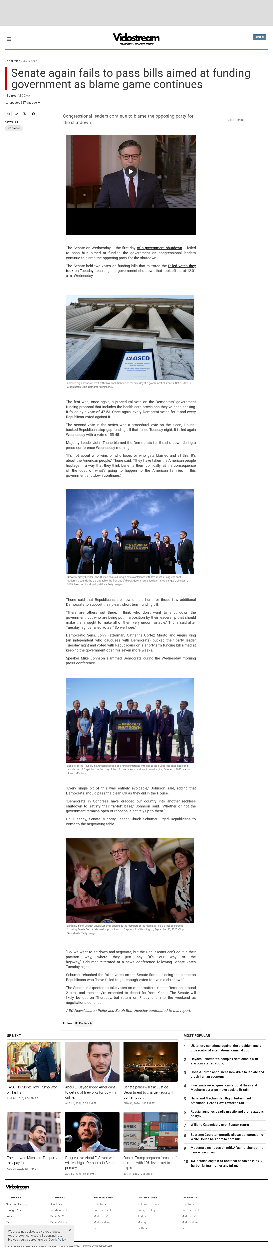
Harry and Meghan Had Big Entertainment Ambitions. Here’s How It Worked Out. (221, 1100)
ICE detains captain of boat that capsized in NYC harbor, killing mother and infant (226, 1163)
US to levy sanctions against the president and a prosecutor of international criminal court (226, 1048)
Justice (10, 1216)
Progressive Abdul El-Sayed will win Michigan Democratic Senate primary (91, 1163)
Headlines (56, 1204)
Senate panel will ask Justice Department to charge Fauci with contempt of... (149, 1092)
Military (10, 1222)
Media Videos (58, 1222)
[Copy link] (16, 114)
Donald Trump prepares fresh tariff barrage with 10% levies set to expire (150, 1163)
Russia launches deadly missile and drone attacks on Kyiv (227, 1114)
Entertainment (58, 1210)
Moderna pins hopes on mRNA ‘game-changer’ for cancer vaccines (228, 1150)
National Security (16, 1204)
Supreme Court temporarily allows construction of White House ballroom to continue (228, 1137)
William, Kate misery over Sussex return (220, 1125)
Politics (142, 1228)
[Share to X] (25, 114)
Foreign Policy (15, 1210)
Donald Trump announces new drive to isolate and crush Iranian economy (227, 1074)
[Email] (8, 114)
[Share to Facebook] (33, 114)
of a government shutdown (159, 248)
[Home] (136, 40)
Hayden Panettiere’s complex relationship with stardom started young (224, 1061)
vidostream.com (104, 1245)
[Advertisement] (136, 13)
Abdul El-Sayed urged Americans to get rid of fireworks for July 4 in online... (91, 1092)
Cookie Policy (57, 1239)
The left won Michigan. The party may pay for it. (32, 1160)
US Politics (82, 1023)
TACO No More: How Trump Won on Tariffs (32, 1089)
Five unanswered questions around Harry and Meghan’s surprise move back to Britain (224, 1087)
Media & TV (57, 1216)
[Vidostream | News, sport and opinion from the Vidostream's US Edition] (31, 1187)
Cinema (98, 1228)
